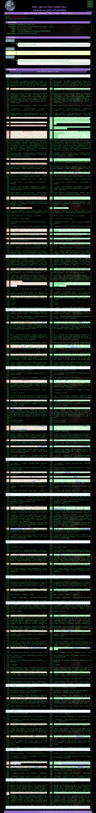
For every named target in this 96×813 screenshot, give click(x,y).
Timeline (34, 13)
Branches (42, 13)
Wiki (63, 13)
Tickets (57, 13)
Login (69, 13)
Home (26, 13)
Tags (50, 13)
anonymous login (14, 18)
